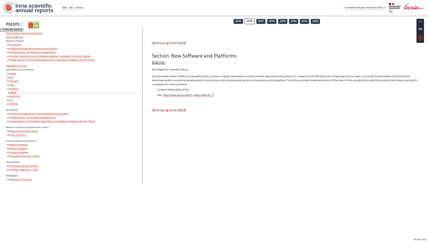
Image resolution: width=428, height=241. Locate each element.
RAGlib (13, 93)
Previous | (160, 43)
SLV (11, 100)
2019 (238, 21)
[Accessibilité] (420, 38)
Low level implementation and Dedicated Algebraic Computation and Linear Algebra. (50, 56)
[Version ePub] (37, 25)
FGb (11, 78)
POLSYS (12, 24)
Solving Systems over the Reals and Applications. (33, 53)
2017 (260, 21)
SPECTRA (13, 104)
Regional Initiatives (18, 145)
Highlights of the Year (16, 66)
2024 (71, 8)
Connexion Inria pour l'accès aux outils (364, 8)
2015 (282, 21)
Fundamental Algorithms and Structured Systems (33, 49)
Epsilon (12, 74)
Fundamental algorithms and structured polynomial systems (38, 114)
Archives (79, 8)
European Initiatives (19, 153)
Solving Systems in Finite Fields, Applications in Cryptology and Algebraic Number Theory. (52, 60)
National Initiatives (18, 149)
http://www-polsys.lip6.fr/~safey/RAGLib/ (187, 95)
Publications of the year (20, 180)
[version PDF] (31, 25)
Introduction (15, 45)
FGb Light (14, 81)
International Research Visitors (24, 156)
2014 (293, 21)
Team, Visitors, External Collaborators (24, 33)
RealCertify (14, 97)
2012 (315, 21)
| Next (180, 43)
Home (172, 43)
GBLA (12, 85)
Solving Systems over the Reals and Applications (32, 118)
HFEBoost (14, 89)
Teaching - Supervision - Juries (23, 170)
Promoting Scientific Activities (23, 166)
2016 (272, 21)
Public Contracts (17, 135)
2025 (64, 8)
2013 (304, 21)
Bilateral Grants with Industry (23, 131)
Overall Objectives (14, 37)
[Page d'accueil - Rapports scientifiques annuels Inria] (31, 8)
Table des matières (13, 30)
